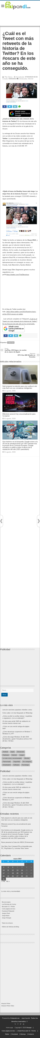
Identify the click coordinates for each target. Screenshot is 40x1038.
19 (13, 873)
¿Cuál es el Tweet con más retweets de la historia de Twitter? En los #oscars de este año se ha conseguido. (19, 321)
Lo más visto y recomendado (12, 758)
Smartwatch (7, 765)
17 (4, 873)
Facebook (15, 1034)
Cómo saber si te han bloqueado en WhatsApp (17, 713)
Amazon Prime (5, 1003)
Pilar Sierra (8, 77)
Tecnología (25, 765)
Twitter (11, 342)
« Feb (3, 881)
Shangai (28, 1027)
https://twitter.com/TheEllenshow (17, 274)
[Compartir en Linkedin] (15, 106)
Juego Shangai (6, 918)
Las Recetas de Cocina (9, 904)
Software (16, 765)
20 (17, 873)
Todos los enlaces (7, 923)
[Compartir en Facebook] (4, 106)
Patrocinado (7, 761)
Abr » (8, 881)
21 (22, 873)
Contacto (31, 1034)
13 (17, 870)
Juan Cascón (26, 1018)
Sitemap (23, 1034)
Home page (9, 1027)
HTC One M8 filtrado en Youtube (26, 355)
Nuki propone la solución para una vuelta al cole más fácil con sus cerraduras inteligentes (19, 387)
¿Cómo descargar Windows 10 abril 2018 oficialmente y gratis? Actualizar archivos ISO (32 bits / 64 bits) (17, 739)
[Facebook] (18, 1024)
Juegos (21, 755)
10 (4, 870)
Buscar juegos (6, 902)
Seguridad (16, 761)
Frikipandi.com (15, 1018)
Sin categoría (27, 761)
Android (5, 752)
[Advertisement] (20, 169)
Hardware (6, 755)
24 (4, 876)
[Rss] (15, 1024)
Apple (12, 752)
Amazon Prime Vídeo (7, 1006)
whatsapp (19, 106)
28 (22, 876)
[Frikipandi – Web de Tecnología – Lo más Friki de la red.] (20, 5)
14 (22, 870)
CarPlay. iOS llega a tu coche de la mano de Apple (15, 350)
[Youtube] (23, 1024)
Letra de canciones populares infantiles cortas (17, 710)
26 (13, 876)
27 (17, 876)
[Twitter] (21, 1024)
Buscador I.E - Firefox (8, 906)
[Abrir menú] (3, 6)
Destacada (23, 79)
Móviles (26, 758)
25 (8, 876)
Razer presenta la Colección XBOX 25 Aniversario (17, 842)
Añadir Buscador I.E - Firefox (27, 1031)
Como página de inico (8, 909)
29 (27, 876)
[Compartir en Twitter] (9, 106)
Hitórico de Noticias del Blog (10, 927)
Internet (30, 79)
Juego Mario (5, 915)
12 (13, 870)
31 (4, 879)
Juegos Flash (6, 913)
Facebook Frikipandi (8, 911)
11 (8, 870)
